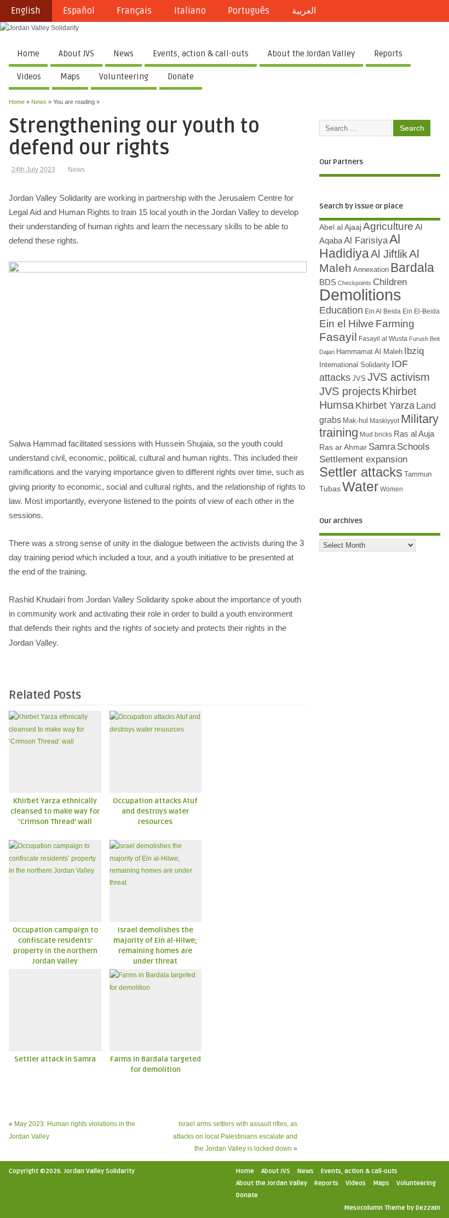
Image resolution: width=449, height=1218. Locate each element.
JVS (359, 378)
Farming (395, 323)
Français (134, 10)
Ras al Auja (414, 433)
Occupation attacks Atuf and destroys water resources (155, 811)
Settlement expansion (363, 459)
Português (248, 10)
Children (390, 282)
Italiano (190, 10)
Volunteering (123, 77)
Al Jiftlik (389, 254)
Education (341, 310)
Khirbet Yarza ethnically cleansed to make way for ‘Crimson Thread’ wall (55, 811)
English (26, 10)
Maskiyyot (384, 421)
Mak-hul (355, 420)
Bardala (412, 267)
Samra (382, 447)
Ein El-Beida (421, 311)
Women (391, 489)
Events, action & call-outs (201, 54)
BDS (327, 282)
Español (79, 10)
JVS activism (398, 377)
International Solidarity (354, 365)
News (123, 54)
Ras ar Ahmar (343, 447)
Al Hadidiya (359, 246)
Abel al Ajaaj (340, 227)
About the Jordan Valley (311, 54)
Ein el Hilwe (346, 323)
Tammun (417, 474)
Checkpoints (354, 283)
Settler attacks (360, 472)
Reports (388, 54)
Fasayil (338, 337)
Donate (181, 77)
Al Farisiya (366, 240)
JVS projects (350, 391)
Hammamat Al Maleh (369, 351)
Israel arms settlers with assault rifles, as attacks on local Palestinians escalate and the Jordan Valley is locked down (235, 1136)
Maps (70, 77)
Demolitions (360, 295)
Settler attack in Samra (55, 1059)
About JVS (76, 54)
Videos (29, 77)
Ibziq (414, 351)
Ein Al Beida (383, 311)
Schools (413, 447)
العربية (304, 10)
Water (360, 486)
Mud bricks (376, 434)
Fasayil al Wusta (383, 339)
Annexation (371, 269)
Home (28, 54)
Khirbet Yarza (385, 405)
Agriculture (388, 226)
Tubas (330, 488)
